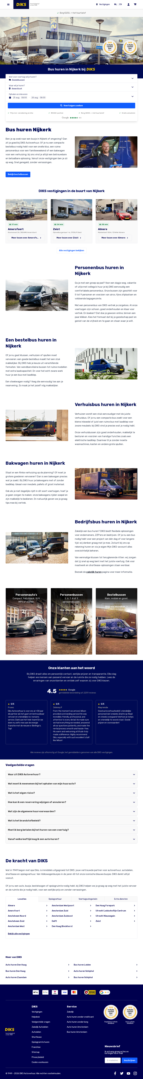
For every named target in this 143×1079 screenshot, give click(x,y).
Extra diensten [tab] (121, 899)
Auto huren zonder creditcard (80, 1017)
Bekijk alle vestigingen (19, 934)
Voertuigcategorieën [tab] (88, 899)
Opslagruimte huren (40, 1042)
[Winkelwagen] (135, 4)
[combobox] (71, 78)
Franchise (36, 1047)
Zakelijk (70, 1012)
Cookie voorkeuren (40, 1062)
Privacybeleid (38, 1057)
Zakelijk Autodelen (40, 1027)
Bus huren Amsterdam (77, 1032)
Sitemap (36, 1052)
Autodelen (36, 1032)
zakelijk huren (94, 572)
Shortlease (37, 1037)
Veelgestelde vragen (41, 1022)
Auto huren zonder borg (77, 1022)
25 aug (16, 97)
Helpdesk (36, 1017)
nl (116, 4)
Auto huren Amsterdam (77, 1027)
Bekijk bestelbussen (18, 174)
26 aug (35, 97)
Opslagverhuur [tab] (55, 899)
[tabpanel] (71, 920)
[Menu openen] (8, 4)
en (121, 4)
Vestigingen (37, 1012)
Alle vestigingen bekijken (71, 250)
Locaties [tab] (22, 899)
